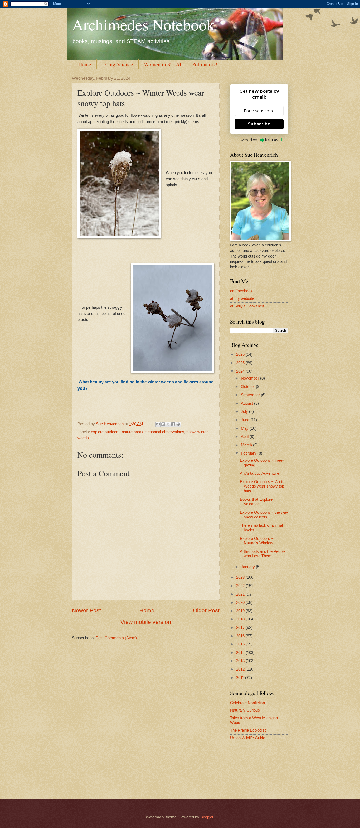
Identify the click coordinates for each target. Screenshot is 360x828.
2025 (241, 363)
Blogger (206, 817)
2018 (241, 619)
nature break (132, 432)
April (245, 436)
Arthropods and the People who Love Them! (262, 553)
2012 (241, 669)
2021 (241, 594)
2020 (241, 602)
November (250, 378)
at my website (242, 298)
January (248, 567)
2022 (241, 586)
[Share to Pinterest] (178, 424)
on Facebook (241, 291)
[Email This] (158, 424)
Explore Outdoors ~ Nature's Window (257, 540)
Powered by (246, 140)
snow (190, 432)
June (245, 420)
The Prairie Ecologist (248, 730)
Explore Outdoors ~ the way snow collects (264, 514)
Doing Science (117, 64)
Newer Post (86, 610)
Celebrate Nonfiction (247, 703)
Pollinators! (204, 64)
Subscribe (259, 124)
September (251, 395)
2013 (241, 661)
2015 (241, 644)
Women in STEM (162, 64)
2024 (241, 371)
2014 (241, 653)
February (249, 453)
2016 (241, 636)
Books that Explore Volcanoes (256, 501)
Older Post (206, 610)
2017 (241, 627)
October (248, 387)
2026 (241, 354)
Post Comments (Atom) (116, 638)
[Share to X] (168, 424)
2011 (240, 678)
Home (84, 64)
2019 (241, 611)
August (247, 403)
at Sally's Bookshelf (247, 306)
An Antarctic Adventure (259, 473)
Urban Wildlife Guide (247, 738)
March (247, 445)
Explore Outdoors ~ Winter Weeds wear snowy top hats (263, 486)
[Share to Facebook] (173, 424)
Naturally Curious (245, 710)
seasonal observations (164, 432)
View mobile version (145, 622)
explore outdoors (105, 432)
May (245, 428)
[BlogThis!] (163, 424)
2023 (241, 577)
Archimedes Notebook (143, 24)
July (245, 411)
